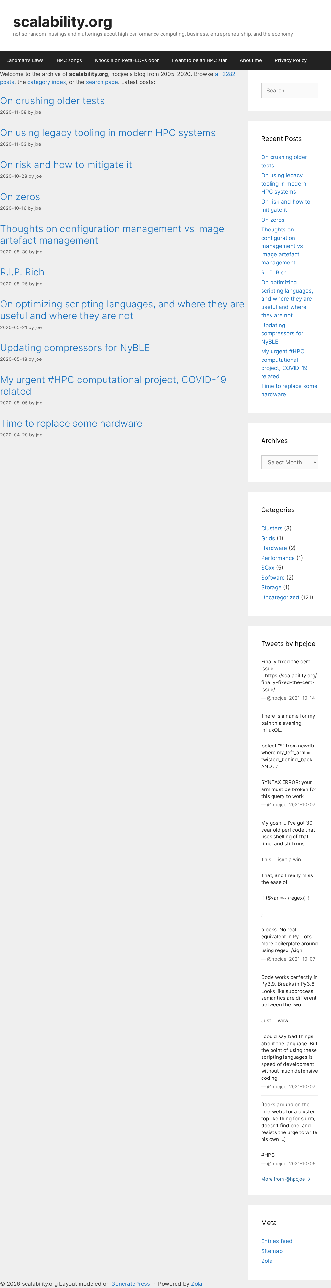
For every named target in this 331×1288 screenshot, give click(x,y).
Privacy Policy (291, 60)
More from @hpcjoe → (286, 1179)
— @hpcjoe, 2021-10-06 (288, 1163)
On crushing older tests (52, 100)
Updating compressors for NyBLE (75, 347)
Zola (266, 1261)
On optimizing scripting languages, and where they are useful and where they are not (122, 309)
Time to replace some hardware (71, 423)
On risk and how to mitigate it (66, 164)
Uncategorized (280, 597)
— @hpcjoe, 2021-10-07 (288, 804)
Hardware (274, 548)
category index (46, 82)
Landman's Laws (25, 60)
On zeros (20, 196)
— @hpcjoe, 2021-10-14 (288, 698)
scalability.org (62, 21)
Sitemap (272, 1251)
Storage (271, 587)
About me (251, 60)
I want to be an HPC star (199, 60)
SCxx (267, 567)
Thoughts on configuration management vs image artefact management (282, 246)
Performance (278, 558)
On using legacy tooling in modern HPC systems (108, 132)
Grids (268, 538)
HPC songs (69, 60)
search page (102, 82)
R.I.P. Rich (22, 272)
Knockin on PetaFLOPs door (127, 60)
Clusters (272, 528)
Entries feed (277, 1241)
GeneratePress (130, 1284)
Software (273, 577)
